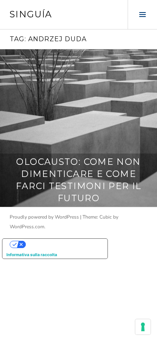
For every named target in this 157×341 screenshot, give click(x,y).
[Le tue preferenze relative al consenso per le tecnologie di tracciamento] (143, 327)
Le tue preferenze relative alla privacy (63, 244)
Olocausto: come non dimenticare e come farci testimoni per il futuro (78, 180)
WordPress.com (27, 226)
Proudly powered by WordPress (44, 217)
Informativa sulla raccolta (31, 254)
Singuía (31, 14)
